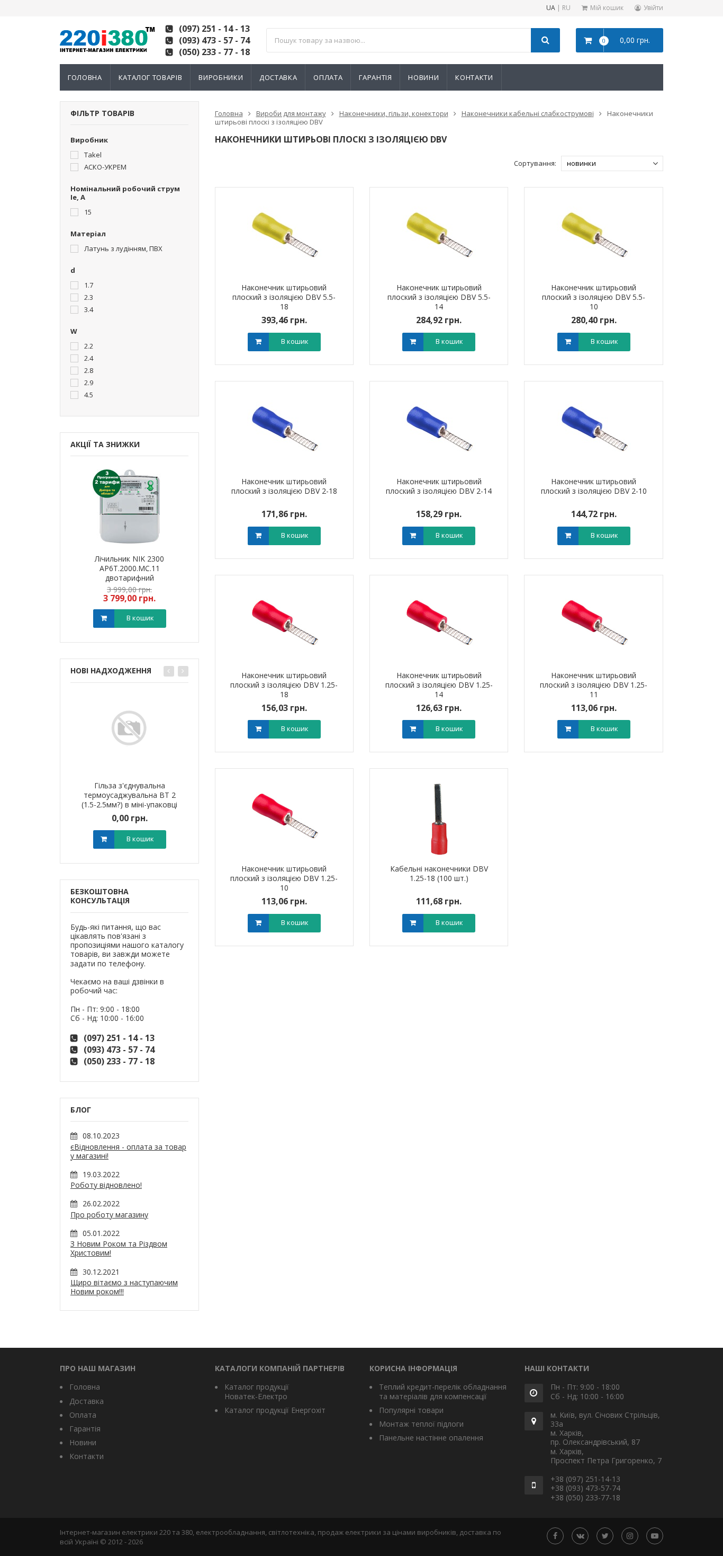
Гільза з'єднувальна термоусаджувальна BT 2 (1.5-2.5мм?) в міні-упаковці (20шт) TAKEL (129, 799)
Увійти (653, 7)
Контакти (474, 77)
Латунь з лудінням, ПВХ (122, 248)
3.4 (88, 309)
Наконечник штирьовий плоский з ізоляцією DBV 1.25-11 (593, 684)
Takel (92, 154)
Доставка (278, 77)
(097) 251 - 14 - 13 (214, 28)
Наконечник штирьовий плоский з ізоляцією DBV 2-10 (594, 486)
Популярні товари (411, 1410)
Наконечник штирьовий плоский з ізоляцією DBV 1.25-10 (284, 878)
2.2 (88, 345)
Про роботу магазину (109, 1215)
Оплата (327, 77)
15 (87, 211)
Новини (423, 77)
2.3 (88, 296)
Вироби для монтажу (291, 113)
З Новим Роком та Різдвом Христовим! (118, 1248)
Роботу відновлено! (106, 1185)
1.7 (88, 284)
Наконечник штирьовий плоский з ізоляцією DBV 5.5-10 (593, 297)
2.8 (88, 370)
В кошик (140, 618)
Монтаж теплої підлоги (421, 1423)
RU (566, 8)
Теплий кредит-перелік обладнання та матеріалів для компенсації (443, 1391)
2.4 (88, 357)
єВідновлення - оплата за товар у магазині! (128, 1151)
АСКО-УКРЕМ (104, 166)
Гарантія (375, 77)
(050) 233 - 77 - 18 (214, 52)
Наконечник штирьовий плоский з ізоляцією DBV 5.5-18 (284, 297)
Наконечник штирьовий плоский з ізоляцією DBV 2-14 (439, 486)
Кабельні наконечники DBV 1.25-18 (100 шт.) (439, 873)
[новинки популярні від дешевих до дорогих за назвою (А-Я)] (612, 163)
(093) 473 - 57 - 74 (214, 40)
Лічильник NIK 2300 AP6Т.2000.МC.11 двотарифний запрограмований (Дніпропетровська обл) (129, 578)
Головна (85, 77)
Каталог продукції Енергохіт (275, 1410)
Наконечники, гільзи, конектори (393, 113)
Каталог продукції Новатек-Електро (256, 1391)
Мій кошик (606, 7)
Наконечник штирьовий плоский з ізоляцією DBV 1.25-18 (284, 684)
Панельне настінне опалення (431, 1437)
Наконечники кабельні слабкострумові (528, 113)
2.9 (88, 382)
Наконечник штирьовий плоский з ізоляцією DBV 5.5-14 (439, 297)
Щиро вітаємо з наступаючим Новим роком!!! (124, 1286)
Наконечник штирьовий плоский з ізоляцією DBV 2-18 (284, 486)
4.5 (88, 394)
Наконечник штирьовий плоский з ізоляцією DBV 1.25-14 (439, 684)
